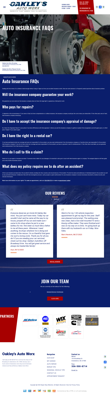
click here (55, 298)
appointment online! (64, 180)
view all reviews (55, 262)
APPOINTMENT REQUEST (56, 376)
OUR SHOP (50, 358)
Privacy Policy (76, 385)
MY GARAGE (51, 361)
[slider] (55, 196)
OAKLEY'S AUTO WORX (9, 77)
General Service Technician (55, 292)
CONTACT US (51, 373)
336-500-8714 (83, 3)
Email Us (74, 370)
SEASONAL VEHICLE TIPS (56, 370)
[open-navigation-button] (4, 7)
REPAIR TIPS (51, 367)
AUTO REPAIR (51, 364)
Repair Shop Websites (47, 385)
